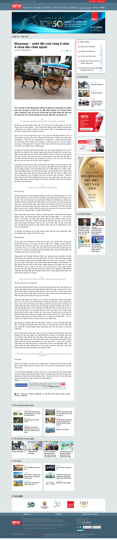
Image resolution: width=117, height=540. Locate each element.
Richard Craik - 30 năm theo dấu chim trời (84, 246)
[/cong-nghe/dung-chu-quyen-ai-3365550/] (84, 85)
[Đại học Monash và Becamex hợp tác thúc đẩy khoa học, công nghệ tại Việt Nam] (50, 445)
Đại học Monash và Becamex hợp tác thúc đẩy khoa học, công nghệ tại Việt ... (50, 454)
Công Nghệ (36, 7)
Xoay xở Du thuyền (62, 429)
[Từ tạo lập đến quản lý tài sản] (18, 468)
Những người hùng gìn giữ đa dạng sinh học (91, 69)
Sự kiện (18, 496)
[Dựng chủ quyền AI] (19, 445)
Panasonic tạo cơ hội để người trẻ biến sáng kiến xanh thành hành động (66, 454)
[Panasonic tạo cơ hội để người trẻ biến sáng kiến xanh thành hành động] (66, 445)
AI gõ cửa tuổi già (96, 93)
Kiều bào (64, 536)
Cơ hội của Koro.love (88, 56)
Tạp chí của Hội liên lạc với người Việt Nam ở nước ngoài (23, 1)
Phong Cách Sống (85, 7)
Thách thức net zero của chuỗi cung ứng (89, 62)
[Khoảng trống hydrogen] (35, 445)
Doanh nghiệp (72, 536)
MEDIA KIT (27, 514)
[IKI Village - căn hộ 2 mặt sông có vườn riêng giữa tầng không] (18, 475)
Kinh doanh (47, 534)
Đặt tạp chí (101, 1)
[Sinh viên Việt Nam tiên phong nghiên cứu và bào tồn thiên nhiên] (18, 412)
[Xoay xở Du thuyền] (50, 430)
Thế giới (95, 7)
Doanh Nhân (46, 7)
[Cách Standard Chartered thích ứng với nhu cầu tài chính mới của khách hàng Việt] (97, 239)
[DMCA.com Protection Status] (82, 530)
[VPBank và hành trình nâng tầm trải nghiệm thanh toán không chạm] (50, 475)
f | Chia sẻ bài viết (22, 385)
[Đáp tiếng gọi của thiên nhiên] (18, 420)
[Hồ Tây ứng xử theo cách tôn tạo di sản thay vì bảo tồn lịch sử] (50, 412)
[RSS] (67, 50)
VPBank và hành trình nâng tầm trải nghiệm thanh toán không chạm (64, 476)
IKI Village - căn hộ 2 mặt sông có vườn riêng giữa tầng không (32, 476)
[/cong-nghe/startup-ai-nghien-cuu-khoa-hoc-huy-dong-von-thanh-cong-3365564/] (84, 101)
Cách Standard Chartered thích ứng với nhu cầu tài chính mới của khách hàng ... (97, 248)
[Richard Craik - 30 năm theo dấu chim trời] (84, 239)
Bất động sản (73, 7)
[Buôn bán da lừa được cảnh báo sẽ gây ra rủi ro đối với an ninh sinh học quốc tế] (18, 428)
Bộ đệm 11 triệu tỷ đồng (63, 483)
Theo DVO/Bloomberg (25, 380)
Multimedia (81, 536)
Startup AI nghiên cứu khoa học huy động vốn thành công (96, 103)
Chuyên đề (55, 7)
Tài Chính (63, 7)
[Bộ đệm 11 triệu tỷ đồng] (50, 483)
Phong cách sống (49, 536)
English (93, 1)
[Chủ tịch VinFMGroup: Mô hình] (97, 222)
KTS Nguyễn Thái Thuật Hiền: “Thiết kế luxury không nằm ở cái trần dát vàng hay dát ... (84, 230)
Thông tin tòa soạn (89, 514)
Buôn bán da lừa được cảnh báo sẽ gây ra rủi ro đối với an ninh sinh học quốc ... (32, 429)
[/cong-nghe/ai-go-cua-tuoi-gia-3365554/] (84, 93)
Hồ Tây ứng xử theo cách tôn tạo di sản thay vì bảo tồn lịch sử (64, 413)
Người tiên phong (65, 534)
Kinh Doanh (27, 7)
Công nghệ (55, 534)
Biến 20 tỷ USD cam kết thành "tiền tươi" (31, 483)
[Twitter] (64, 50)
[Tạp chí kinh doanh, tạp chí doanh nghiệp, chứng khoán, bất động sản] (17, 6)
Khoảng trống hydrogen (33, 452)
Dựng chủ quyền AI (19, 451)
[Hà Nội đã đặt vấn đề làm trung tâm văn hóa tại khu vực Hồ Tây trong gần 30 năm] (50, 420)
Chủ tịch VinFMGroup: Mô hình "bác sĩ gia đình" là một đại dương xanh (96, 230)
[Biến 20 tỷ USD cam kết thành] (18, 483)
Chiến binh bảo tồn (87, 51)
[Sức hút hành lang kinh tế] (50, 468)
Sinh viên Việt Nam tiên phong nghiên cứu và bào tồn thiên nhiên (32, 413)
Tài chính (82, 534)
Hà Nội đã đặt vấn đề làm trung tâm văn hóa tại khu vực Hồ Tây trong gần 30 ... (64, 422)
